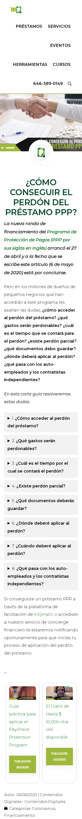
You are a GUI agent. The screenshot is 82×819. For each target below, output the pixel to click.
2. (31, 444)
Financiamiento (19, 815)
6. (38, 527)
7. (39, 549)
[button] (69, 83)
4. (39, 486)
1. (39, 422)
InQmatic (44, 614)
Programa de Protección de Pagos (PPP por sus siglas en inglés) (40, 240)
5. (41, 504)
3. (38, 467)
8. (38, 576)
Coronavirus (43, 808)
